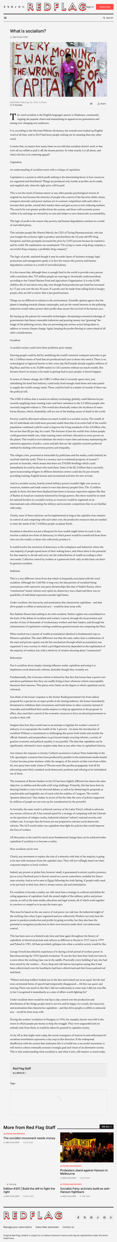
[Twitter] (8, 7)
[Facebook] (4, 7)
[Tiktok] (16, 7)
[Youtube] (19, 7)
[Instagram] (12, 7)
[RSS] (23, 7)
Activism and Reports (14, 1133)
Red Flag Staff (20, 37)
